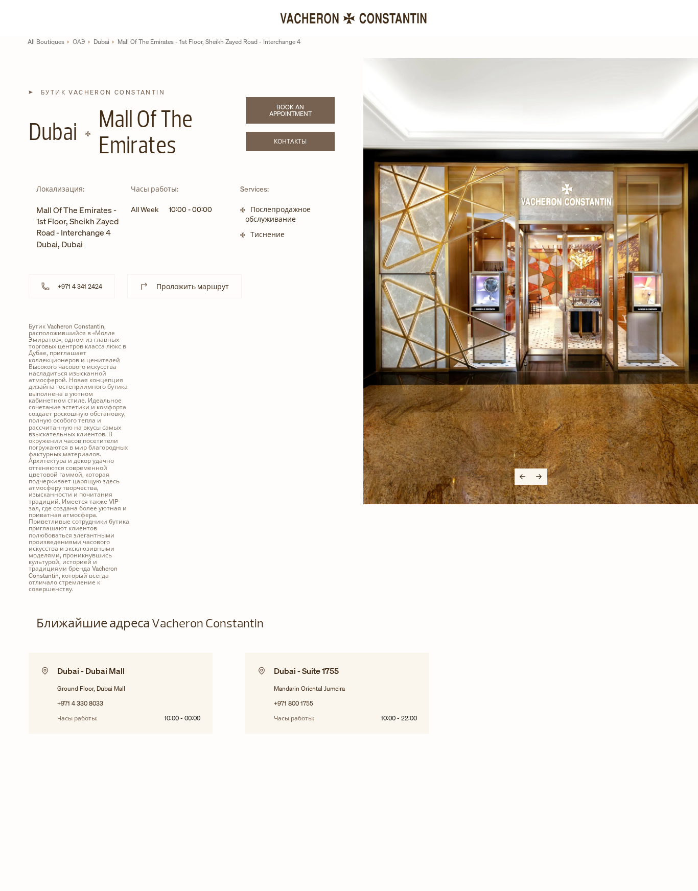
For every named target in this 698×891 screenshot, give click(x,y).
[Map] (244, 401)
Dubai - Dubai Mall (91, 670)
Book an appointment (302, 110)
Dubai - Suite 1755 (306, 670)
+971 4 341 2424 (80, 286)
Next (539, 476)
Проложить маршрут (192, 286)
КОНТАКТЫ (304, 142)
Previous (523, 476)
